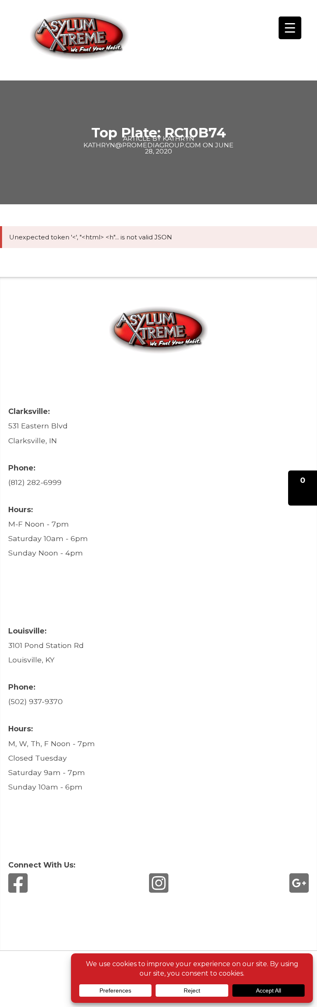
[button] (302, 488)
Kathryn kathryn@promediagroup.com (142, 141)
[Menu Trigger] (290, 28)
